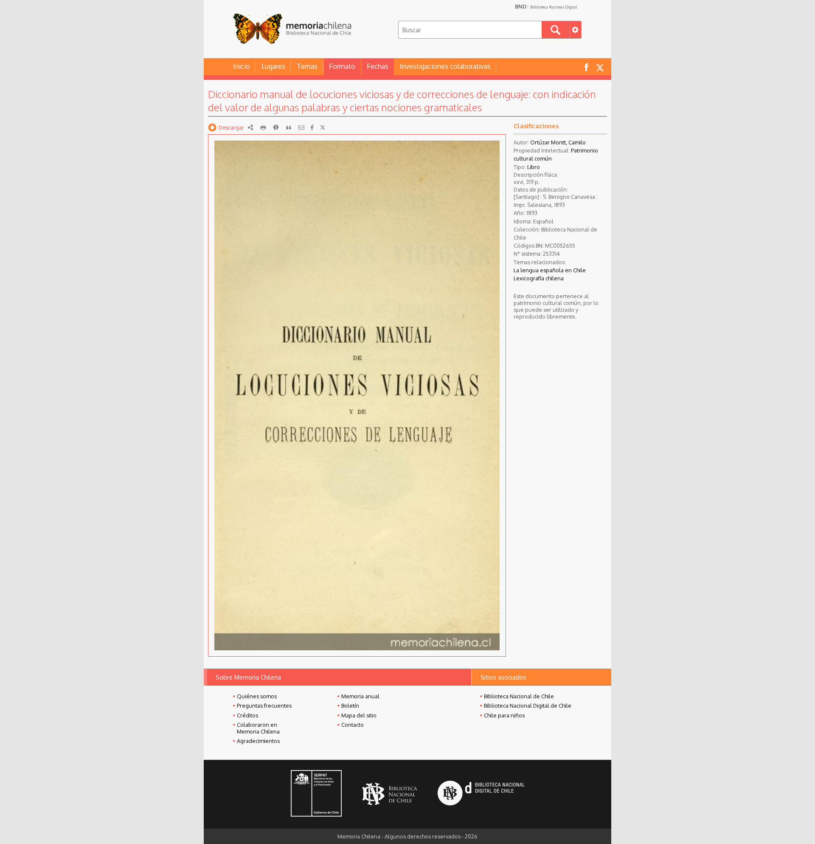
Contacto (352, 724)
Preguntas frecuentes (264, 705)
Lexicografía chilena (539, 278)
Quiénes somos (257, 696)
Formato (342, 66)
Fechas (377, 66)
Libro (533, 167)
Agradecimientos (258, 740)
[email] (301, 127)
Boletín (350, 705)
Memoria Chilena (292, 29)
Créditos (247, 715)
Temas (307, 66)
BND (546, 6)
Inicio (241, 66)
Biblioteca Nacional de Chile (519, 696)
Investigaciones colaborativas (445, 66)
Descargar (231, 127)
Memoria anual (360, 696)
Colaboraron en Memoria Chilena (258, 728)
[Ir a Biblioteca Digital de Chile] (481, 794)
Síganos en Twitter (599, 67)
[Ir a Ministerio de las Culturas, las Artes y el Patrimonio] (316, 794)
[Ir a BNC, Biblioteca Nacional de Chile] (389, 794)
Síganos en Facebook (586, 67)
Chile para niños (504, 715)
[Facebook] (312, 127)
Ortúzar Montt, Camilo (558, 142)
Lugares (273, 66)
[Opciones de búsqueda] (575, 29)
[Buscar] (555, 29)
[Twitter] (322, 127)
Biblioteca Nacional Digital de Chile (527, 705)
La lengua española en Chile (550, 270)
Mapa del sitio (359, 715)
